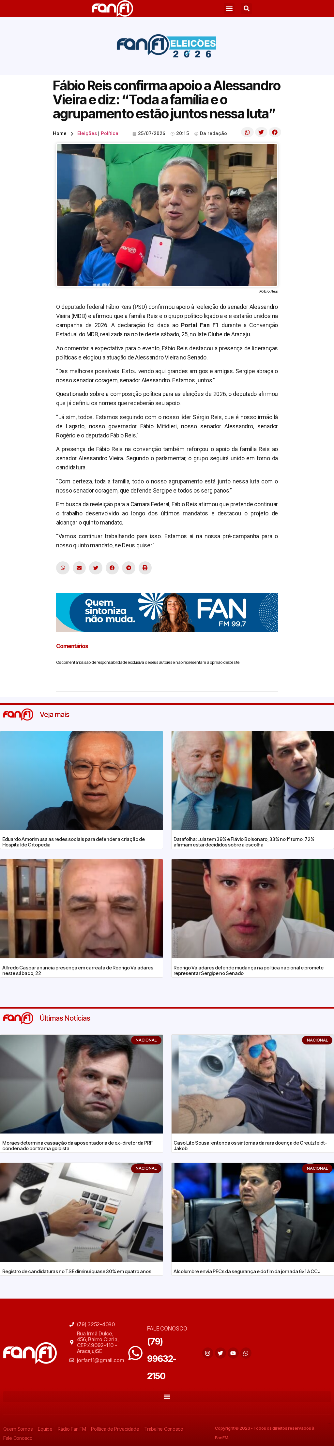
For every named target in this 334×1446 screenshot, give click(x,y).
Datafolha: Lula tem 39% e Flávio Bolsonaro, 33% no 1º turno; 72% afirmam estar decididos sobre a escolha (244, 842)
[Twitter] (220, 1353)
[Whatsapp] (245, 1353)
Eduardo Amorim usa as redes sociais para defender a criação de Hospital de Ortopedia (73, 842)
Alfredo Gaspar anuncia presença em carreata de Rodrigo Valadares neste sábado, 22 (77, 970)
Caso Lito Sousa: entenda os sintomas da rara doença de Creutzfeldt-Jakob (250, 1145)
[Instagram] (207, 1353)
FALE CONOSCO (167, 1328)
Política (109, 133)
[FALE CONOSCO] (135, 1353)
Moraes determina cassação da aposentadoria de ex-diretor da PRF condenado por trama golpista (77, 1145)
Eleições (87, 133)
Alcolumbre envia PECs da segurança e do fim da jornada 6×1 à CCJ (247, 1271)
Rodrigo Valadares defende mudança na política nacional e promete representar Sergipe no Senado (249, 970)
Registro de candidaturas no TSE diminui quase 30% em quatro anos (76, 1271)
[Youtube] (233, 1353)
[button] (229, 8)
